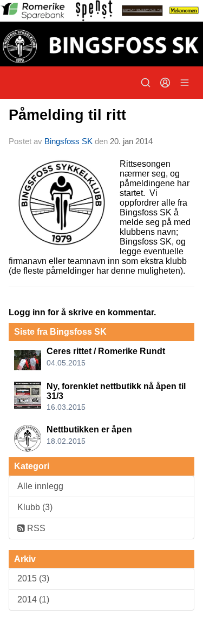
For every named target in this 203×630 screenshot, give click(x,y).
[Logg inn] (165, 82)
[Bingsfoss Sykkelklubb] (101, 33)
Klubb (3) (35, 507)
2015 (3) (33, 578)
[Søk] (145, 82)
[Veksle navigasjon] (184, 82)
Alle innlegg (40, 486)
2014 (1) (33, 599)
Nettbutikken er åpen (89, 429)
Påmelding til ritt (67, 115)
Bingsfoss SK (68, 141)
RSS (35, 528)
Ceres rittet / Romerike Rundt (106, 351)
